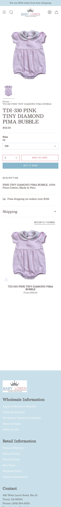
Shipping (10, 211)
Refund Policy (11, 453)
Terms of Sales (12, 423)
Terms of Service (13, 447)
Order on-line (11, 429)
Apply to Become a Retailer (19, 406)
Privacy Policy (11, 459)
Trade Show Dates (14, 412)
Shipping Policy (12, 471)
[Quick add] (6, 279)
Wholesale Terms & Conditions (22, 417)
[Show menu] (4, 12)
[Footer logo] (15, 386)
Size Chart (9, 465)
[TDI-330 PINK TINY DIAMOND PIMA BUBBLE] (30, 255)
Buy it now (30, 165)
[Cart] (56, 12)
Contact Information (15, 476)
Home (6, 101)
